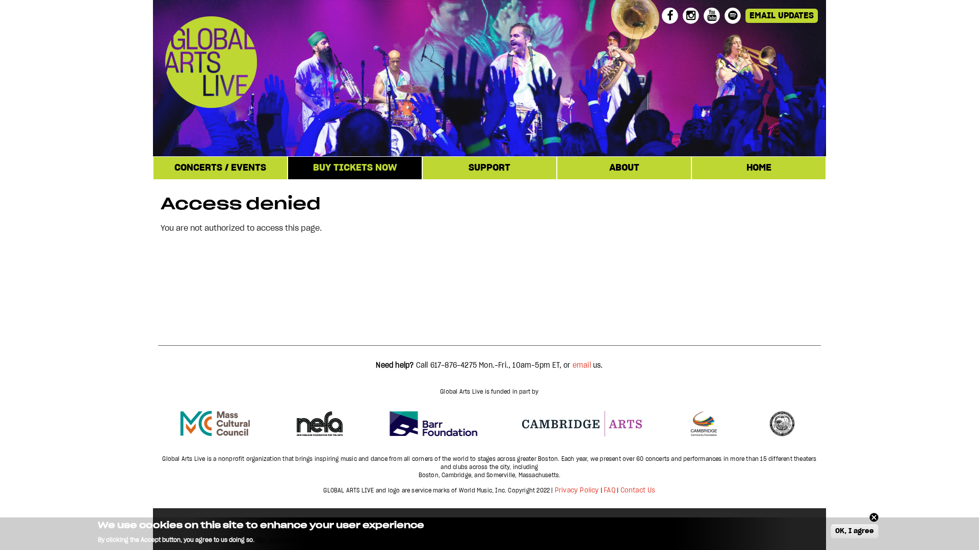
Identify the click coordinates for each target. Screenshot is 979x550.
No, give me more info (289, 540)
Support (489, 168)
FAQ (609, 490)
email (582, 365)
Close (874, 517)
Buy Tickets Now (355, 168)
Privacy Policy (577, 490)
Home (758, 168)
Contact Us (638, 490)
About (624, 168)
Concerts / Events (220, 168)
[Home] (275, 63)
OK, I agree (854, 531)
